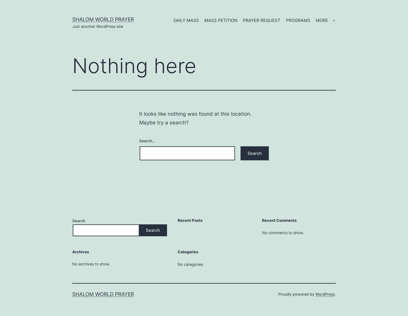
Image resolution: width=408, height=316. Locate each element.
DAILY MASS (186, 20)
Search (78, 221)
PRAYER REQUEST (261, 20)
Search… (147, 141)
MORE (322, 20)
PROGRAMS (298, 20)
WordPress (325, 294)
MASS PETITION (220, 20)
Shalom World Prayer (103, 19)
